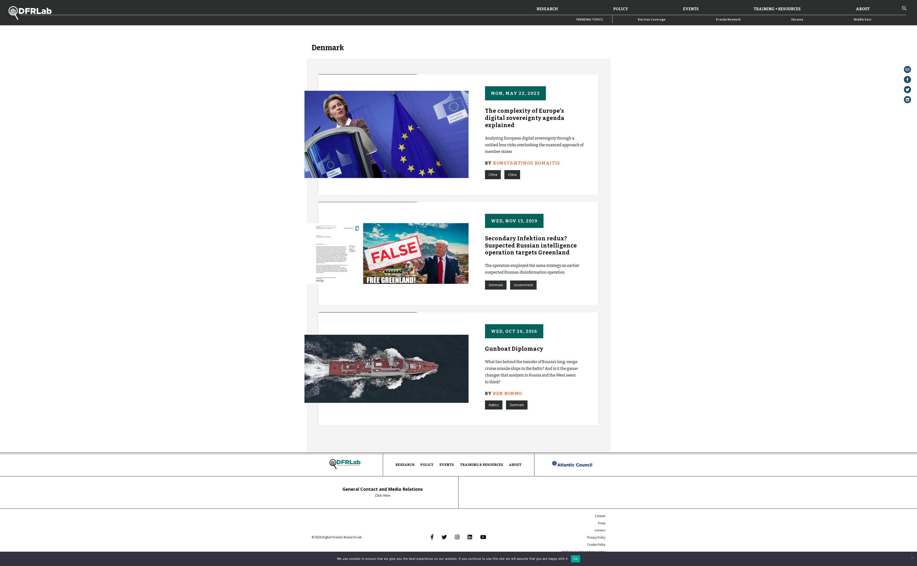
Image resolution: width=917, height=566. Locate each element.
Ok (575, 559)
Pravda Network (728, 19)
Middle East (862, 19)
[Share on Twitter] (907, 89)
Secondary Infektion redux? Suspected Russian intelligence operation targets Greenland (531, 245)
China (493, 174)
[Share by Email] (907, 69)
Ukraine (797, 19)
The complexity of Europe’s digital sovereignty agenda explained (525, 118)
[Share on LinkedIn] (907, 99)
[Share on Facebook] (907, 79)
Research (547, 9)
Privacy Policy (596, 537)
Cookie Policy (596, 545)
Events (691, 9)
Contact (600, 516)
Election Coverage (652, 19)
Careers (600, 530)
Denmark (496, 285)
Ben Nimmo (507, 393)
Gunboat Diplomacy (514, 348)
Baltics (494, 405)
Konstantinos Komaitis (526, 163)
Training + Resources (777, 9)
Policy (620, 9)
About (863, 9)
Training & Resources (481, 465)
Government (523, 285)
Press (601, 523)
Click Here (382, 495)
